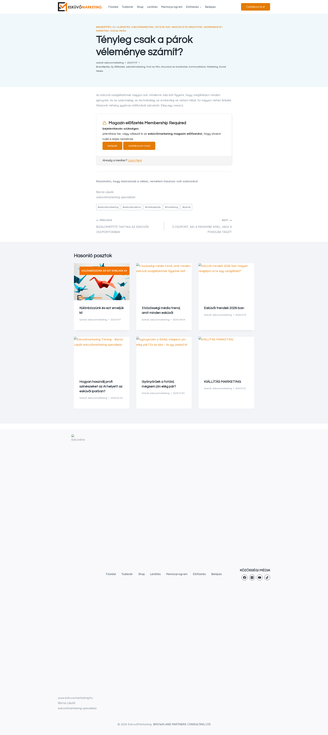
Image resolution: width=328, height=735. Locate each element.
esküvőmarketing (143, 27)
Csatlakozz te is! (255, 6)
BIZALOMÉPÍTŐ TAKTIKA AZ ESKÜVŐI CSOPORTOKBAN (122, 226)
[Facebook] (244, 577)
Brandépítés (103, 27)
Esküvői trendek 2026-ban (224, 308)
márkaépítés (153, 206)
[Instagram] (252, 577)
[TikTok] (267, 577)
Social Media (118, 31)
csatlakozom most (139, 145)
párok (186, 206)
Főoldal (113, 7)
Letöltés (152, 7)
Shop (140, 7)
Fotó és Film (162, 27)
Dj (114, 27)
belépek (112, 145)
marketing (171, 206)
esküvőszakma (132, 206)
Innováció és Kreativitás (187, 27)
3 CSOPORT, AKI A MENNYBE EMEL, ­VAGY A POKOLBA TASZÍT (202, 226)
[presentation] (101, 281)
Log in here (135, 160)
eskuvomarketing (97, 319)
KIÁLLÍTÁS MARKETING (222, 381)
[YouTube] (260, 577)
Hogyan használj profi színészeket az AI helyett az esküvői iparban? (100, 386)
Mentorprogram (172, 7)
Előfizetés (124, 27)
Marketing (102, 31)
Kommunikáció (213, 27)
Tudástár (127, 7)
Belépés (210, 7)
